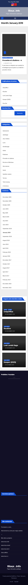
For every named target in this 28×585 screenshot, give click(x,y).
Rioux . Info (14, 10)
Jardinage (5, 134)
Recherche (20, 113)
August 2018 (6, 240)
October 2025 (6, 205)
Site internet (6, 166)
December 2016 (7, 283)
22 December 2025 (10, 331)
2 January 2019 (8, 63)
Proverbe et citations (7, 57)
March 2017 (6, 275)
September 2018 (7, 236)
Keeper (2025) (7, 99)
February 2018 (7, 252)
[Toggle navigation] (15, 18)
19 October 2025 (9, 364)
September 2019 (7, 228)
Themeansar (14, 578)
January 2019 (6, 232)
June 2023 (5, 224)
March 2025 (6, 216)
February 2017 (7, 279)
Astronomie (6, 131)
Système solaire (7, 174)
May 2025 (5, 212)
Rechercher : (6, 108)
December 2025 (7, 197)
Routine (5, 91)
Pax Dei (5, 103)
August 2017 (6, 268)
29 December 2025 (10, 314)
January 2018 (6, 256)
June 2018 (5, 244)
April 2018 (5, 248)
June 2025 (5, 209)
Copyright (16, 581)
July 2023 (5, 220)
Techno (5, 178)
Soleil (4, 170)
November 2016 (7, 287)
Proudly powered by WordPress (10, 576)
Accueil (11, 581)
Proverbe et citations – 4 (12, 60)
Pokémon (5, 154)
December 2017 (7, 260)
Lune (4, 142)
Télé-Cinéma (6, 182)
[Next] (25, 506)
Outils (4, 150)
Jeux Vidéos (6, 138)
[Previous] (3, 506)
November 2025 (7, 201)
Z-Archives (6, 186)
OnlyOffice (5, 87)
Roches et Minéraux (8, 162)
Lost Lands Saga (7, 95)
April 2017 (5, 272)
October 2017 (6, 264)
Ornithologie (6, 146)
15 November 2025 (10, 347)
